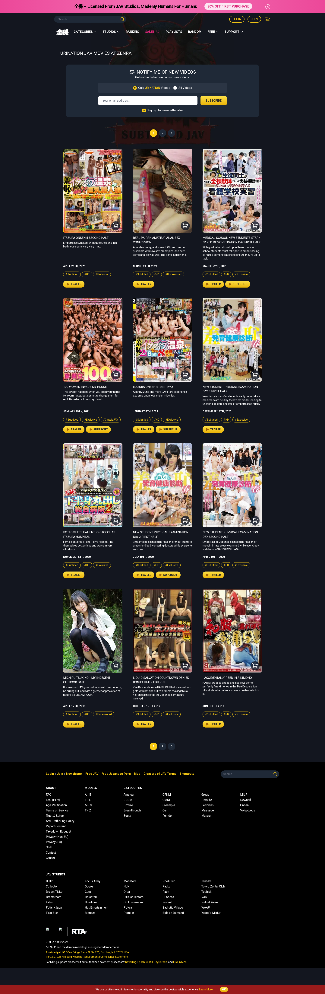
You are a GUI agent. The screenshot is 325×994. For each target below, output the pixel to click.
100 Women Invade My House (85, 387)
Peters (128, 907)
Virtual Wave (209, 902)
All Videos (185, 88)
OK (224, 989)
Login (237, 19)
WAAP (205, 907)
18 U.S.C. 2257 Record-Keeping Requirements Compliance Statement (87, 956)
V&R (204, 897)
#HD (87, 274)
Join (254, 19)
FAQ (48, 794)
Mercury (90, 913)
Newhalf (245, 800)
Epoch (141, 962)
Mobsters (130, 881)
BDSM (128, 800)
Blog (137, 774)
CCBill (149, 962)
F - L (88, 800)
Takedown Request (58, 831)
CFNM (166, 794)
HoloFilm (91, 902)
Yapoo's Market (211, 913)
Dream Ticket (54, 892)
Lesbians (207, 805)
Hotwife (206, 800)
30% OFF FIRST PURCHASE (228, 6)
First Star (52, 913)
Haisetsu (91, 897)
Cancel (50, 858)
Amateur (129, 794)
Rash (165, 892)
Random (194, 31)
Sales (150, 31)
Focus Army (92, 881)
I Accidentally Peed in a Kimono (227, 678)
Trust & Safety (55, 815)
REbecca (168, 897)
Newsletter (74, 774)
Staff (49, 847)
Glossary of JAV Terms (160, 774)
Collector (52, 886)
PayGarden (160, 962)
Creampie (168, 805)
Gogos (89, 886)
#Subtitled (72, 274)
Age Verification (56, 805)
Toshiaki (206, 892)
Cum (165, 810)
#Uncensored (173, 274)
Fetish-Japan (54, 907)
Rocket (167, 902)
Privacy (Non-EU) (57, 837)
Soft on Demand (173, 913)
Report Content (56, 826)
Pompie (129, 913)
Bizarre (128, 805)
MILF (243, 794)
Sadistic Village (172, 907)
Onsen (244, 805)
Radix (166, 886)
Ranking (132, 31)
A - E (88, 794)
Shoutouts (187, 774)
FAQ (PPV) (53, 800)
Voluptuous (247, 810)
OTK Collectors (134, 897)
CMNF (166, 800)
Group (205, 794)
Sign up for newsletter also (165, 110)
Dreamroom (53, 897)
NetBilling (130, 962)
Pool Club (168, 881)
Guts (88, 892)
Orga (127, 892)
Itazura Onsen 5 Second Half (86, 238)
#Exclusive (102, 274)
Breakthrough (132, 810)
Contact (51, 852)
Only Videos (154, 88)
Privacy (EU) (54, 842)
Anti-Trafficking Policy (60, 821)
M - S (88, 805)
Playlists (174, 31)
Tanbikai (206, 881)
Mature (206, 815)
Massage (207, 810)
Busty (127, 815)
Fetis (49, 902)
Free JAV (91, 774)
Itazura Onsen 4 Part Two (153, 387)
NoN (126, 886)
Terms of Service (57, 810)
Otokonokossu (133, 902)
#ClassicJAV (110, 419)
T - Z (88, 810)
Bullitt (49, 881)
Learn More (206, 989)
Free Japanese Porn (116, 774)
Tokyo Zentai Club (213, 886)
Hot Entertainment (96, 907)
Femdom (168, 815)
